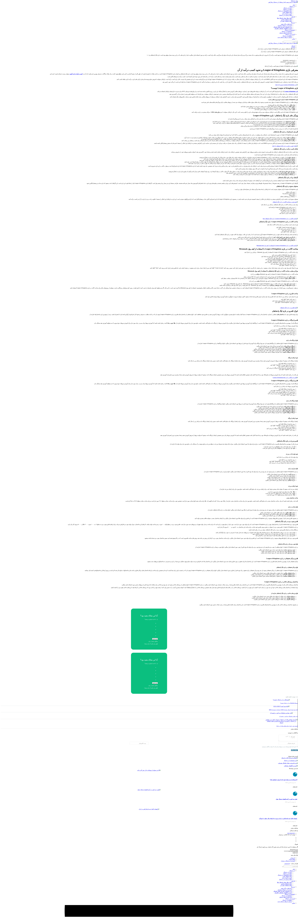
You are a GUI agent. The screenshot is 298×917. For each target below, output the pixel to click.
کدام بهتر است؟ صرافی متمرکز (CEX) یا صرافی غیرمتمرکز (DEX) (283, 709)
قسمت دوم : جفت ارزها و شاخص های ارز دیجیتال (287, 726)
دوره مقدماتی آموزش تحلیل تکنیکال (282, 27)
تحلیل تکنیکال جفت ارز (286, 21)
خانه (294, 5)
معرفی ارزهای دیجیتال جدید (285, 37)
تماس (293, 38)
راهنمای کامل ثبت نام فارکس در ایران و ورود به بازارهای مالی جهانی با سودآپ (278, 818)
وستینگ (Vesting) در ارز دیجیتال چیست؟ (289, 703)
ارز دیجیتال (292, 6)
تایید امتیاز (155, 638)
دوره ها (293, 22)
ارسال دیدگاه (294, 750)
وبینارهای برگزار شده (286, 24)
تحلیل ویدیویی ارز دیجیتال (285, 15)
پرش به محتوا (294, 0)
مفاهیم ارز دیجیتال (287, 36)
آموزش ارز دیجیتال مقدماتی (284, 25)
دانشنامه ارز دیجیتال (290, 30)
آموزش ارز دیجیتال (290, 34)
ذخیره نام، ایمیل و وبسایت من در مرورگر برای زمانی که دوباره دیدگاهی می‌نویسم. (279, 746)
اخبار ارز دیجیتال (287, 8)
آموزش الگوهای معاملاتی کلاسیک (283, 28)
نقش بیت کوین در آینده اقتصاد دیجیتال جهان (286, 799)
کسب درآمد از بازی (287, 13)
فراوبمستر (287, 863)
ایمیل (294, 849)
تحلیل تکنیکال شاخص (286, 19)
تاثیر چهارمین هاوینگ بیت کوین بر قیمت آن (288, 716)
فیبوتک (293, 46)
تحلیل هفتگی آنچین (287, 12)
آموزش (293, 47)
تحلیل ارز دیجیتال (287, 9)
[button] (294, 729)
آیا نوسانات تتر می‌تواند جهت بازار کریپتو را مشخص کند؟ (283, 779)
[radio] (147, 622)
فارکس (293, 16)
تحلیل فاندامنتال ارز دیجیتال (285, 10)
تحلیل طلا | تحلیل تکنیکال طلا (284, 18)
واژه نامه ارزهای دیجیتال (285, 33)
